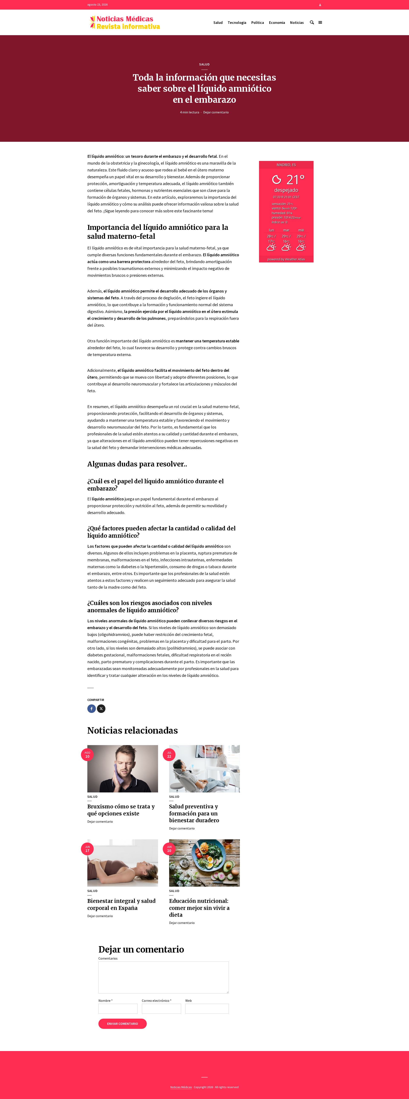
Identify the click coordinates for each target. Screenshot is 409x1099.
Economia (277, 22)
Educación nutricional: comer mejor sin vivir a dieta (199, 908)
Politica (257, 22)
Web (188, 1000)
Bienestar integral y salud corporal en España (121, 904)
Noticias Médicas (181, 1087)
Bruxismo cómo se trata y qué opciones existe (121, 810)
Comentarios (108, 958)
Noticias (297, 22)
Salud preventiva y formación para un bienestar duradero (194, 813)
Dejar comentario (216, 112)
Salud (218, 22)
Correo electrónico (156, 1000)
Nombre (105, 1000)
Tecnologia (237, 22)
